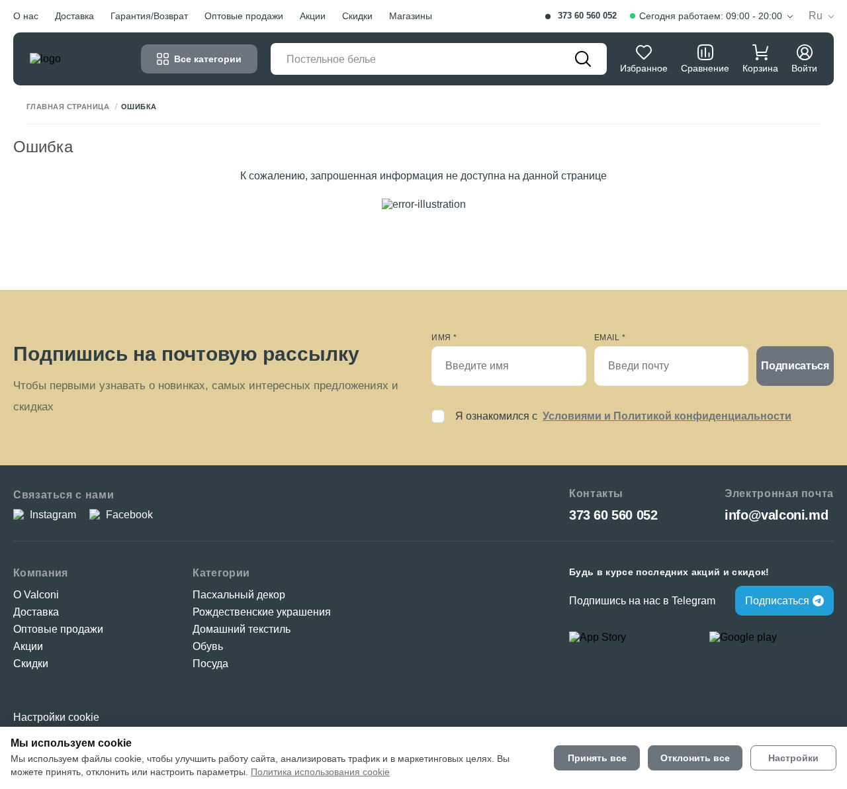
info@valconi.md (776, 515)
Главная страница (67, 107)
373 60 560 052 (587, 16)
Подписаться (794, 365)
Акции (313, 16)
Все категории (208, 59)
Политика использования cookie (320, 771)
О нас (25, 16)
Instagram (53, 514)
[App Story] (631, 637)
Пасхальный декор (239, 594)
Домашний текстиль (241, 629)
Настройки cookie (56, 717)
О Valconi (36, 594)
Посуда (210, 663)
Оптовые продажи (243, 16)
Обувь (208, 646)
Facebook (129, 514)
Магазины (410, 16)
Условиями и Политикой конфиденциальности (667, 416)
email (610, 337)
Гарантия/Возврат (149, 16)
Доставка (74, 16)
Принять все (597, 758)
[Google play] (771, 637)
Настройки (793, 758)
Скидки (357, 16)
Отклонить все (695, 758)
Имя (444, 337)
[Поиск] (583, 59)
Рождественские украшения (262, 612)
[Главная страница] (69, 59)
